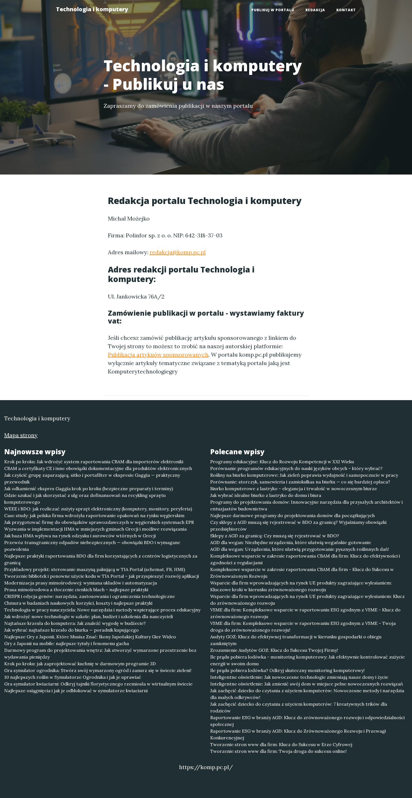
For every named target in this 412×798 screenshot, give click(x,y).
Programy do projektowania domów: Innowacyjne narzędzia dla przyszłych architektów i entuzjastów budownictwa (306, 505)
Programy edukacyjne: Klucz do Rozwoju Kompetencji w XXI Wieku (282, 461)
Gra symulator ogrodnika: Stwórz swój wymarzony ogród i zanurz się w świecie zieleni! (97, 670)
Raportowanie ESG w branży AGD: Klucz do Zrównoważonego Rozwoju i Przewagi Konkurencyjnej (298, 734)
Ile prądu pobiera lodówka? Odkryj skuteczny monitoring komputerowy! (287, 670)
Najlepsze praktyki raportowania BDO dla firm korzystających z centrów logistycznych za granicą (100, 559)
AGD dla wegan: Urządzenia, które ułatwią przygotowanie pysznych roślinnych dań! (299, 549)
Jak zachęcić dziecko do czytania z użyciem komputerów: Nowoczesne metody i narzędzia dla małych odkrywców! (307, 694)
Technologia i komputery (92, 9)
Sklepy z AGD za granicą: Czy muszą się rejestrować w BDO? (274, 535)
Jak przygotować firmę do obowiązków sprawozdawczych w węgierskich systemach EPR (99, 522)
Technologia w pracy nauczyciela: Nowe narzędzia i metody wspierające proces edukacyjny (102, 610)
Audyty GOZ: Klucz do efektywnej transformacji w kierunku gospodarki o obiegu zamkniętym (295, 640)
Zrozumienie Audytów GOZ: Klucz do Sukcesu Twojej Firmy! (274, 650)
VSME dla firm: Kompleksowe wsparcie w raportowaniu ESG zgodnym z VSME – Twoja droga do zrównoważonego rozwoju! (303, 626)
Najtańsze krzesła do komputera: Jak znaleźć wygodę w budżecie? (75, 623)
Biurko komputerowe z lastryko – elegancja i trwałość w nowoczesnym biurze (293, 488)
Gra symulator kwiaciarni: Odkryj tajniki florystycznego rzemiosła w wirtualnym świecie (98, 684)
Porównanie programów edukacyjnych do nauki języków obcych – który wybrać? (296, 468)
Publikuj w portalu (272, 10)
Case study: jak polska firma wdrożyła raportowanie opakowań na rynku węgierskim (94, 515)
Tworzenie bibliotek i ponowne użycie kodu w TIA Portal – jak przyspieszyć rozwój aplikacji (101, 576)
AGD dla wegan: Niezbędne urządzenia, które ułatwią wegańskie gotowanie (290, 542)
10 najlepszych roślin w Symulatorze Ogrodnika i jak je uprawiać (72, 677)
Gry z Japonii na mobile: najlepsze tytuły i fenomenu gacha (66, 643)
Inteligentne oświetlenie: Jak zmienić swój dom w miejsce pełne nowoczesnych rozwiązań (306, 684)
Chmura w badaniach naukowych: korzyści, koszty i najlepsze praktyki (78, 603)
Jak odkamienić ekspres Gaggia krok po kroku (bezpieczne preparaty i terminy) (88, 488)
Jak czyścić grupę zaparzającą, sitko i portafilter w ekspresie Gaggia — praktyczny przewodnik (92, 478)
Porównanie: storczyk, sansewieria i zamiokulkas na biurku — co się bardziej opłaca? (300, 482)
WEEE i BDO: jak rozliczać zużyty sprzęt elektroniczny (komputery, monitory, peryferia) (98, 509)
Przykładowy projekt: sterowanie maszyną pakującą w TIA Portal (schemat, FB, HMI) (94, 569)
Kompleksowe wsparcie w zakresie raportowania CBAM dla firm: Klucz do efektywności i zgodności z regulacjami (305, 559)
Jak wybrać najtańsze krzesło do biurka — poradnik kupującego (71, 630)
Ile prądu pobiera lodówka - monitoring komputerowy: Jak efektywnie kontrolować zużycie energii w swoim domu (307, 660)
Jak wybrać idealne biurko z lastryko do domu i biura (265, 495)
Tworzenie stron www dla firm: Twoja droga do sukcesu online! (278, 751)
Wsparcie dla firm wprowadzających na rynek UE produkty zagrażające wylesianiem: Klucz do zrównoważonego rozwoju (307, 599)
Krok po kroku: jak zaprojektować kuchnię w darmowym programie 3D (80, 663)
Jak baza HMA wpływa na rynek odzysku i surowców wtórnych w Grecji (80, 535)
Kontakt (346, 10)
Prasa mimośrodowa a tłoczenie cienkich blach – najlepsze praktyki (76, 589)
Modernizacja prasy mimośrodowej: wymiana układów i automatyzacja (80, 583)
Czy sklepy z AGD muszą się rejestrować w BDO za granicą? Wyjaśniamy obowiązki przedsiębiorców (298, 525)
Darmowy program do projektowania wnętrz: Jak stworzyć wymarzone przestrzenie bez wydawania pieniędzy (100, 653)
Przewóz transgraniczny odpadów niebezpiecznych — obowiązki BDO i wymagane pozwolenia (92, 546)
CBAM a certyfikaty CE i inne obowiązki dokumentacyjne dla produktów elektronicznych (98, 468)
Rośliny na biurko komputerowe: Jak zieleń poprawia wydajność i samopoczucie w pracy (304, 475)
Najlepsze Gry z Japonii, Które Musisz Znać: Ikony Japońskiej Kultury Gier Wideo (90, 636)
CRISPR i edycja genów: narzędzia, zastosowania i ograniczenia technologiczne (89, 596)
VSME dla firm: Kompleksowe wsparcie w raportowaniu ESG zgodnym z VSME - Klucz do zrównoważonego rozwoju (305, 613)
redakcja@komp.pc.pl (178, 252)
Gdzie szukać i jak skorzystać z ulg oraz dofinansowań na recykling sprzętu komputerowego (85, 498)
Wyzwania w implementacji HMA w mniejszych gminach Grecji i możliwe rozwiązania (95, 529)
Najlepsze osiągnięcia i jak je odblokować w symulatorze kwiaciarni (76, 690)
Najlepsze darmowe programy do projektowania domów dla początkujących (292, 515)
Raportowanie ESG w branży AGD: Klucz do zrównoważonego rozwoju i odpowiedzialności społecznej (307, 721)
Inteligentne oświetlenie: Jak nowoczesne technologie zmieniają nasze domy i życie (299, 677)
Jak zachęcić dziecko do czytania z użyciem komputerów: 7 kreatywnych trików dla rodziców (298, 707)
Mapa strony (21, 435)
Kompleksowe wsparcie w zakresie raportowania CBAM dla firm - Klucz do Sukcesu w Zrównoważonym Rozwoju (302, 573)
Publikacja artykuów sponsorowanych (158, 354)
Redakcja (315, 10)
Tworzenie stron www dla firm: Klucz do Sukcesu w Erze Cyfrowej (281, 744)
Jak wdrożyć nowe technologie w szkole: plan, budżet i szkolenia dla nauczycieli (88, 616)
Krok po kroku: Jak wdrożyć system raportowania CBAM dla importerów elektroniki (93, 461)
